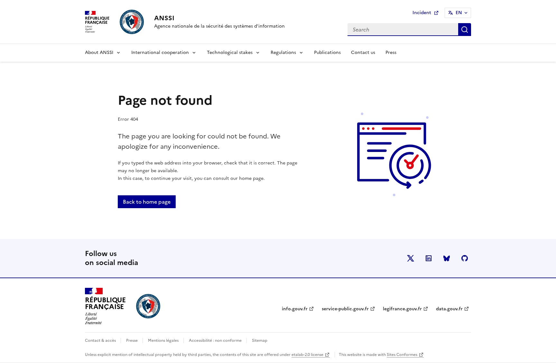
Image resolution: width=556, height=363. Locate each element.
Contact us (363, 52)
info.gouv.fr (295, 308)
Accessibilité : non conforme (216, 340)
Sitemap (259, 340)
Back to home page (147, 202)
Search (464, 29)
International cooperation (160, 52)
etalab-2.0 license (307, 355)
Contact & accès (101, 340)
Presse (132, 340)
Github (464, 258)
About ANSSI (99, 52)
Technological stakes (230, 52)
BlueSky (446, 258)
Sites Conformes (402, 355)
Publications (327, 52)
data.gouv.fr (449, 308)
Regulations (283, 52)
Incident (427, 13)
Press (390, 52)
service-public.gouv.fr (345, 308)
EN (459, 12)
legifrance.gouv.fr (402, 308)
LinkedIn (428, 258)
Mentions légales (164, 340)
